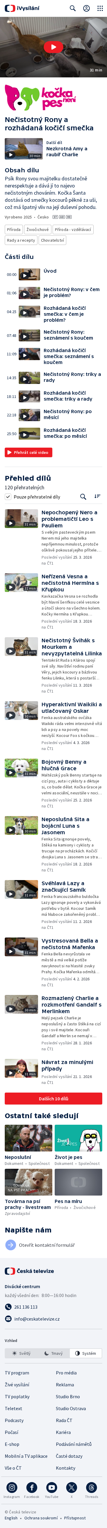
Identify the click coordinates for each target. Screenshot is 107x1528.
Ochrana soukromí (41, 1518)
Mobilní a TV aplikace (26, 1456)
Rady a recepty (21, 240)
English (11, 1518)
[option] (21, 1353)
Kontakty (65, 1468)
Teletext (13, 1408)
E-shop (12, 1444)
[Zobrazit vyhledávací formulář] (73, 8)
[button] (53, 47)
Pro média (66, 1373)
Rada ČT (64, 1420)
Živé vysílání (17, 1385)
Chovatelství (52, 240)
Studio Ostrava (71, 1408)
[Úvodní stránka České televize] (30, 1271)
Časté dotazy (69, 1456)
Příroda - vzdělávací (73, 229)
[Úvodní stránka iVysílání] (22, 8)
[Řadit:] (97, 496)
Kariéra (63, 1432)
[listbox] (53, 1353)
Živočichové (37, 229)
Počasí (11, 1432)
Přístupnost (75, 1518)
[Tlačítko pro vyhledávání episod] (83, 496)
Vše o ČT (13, 1468)
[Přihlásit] (86, 8)
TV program (17, 1373)
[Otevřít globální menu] (100, 8)
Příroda (14, 229)
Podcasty (14, 1420)
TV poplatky (17, 1396)
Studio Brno (68, 1396)
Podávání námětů (74, 1444)
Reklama (65, 1385)
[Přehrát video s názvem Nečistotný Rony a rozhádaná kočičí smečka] (53, 47)
